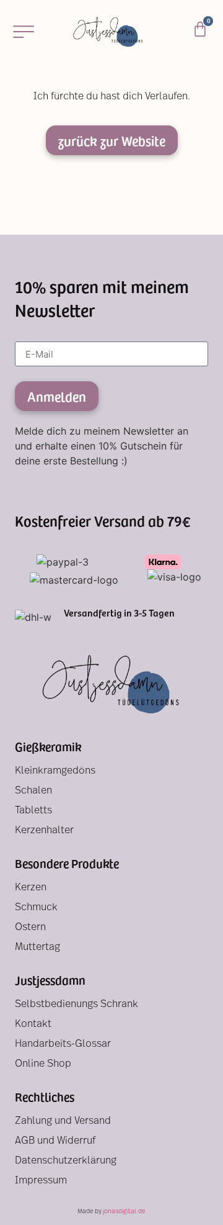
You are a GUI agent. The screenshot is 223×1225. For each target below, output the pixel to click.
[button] (23, 31)
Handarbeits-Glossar (63, 1044)
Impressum (41, 1181)
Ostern (30, 928)
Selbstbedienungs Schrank (76, 1005)
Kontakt (33, 1024)
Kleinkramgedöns (55, 771)
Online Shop (43, 1064)
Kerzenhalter (44, 831)
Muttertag (37, 947)
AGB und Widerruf (55, 1141)
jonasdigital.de (124, 1211)
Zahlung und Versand (63, 1121)
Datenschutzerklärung (65, 1161)
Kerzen (30, 888)
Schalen (33, 791)
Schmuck (36, 908)
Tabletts (33, 811)
